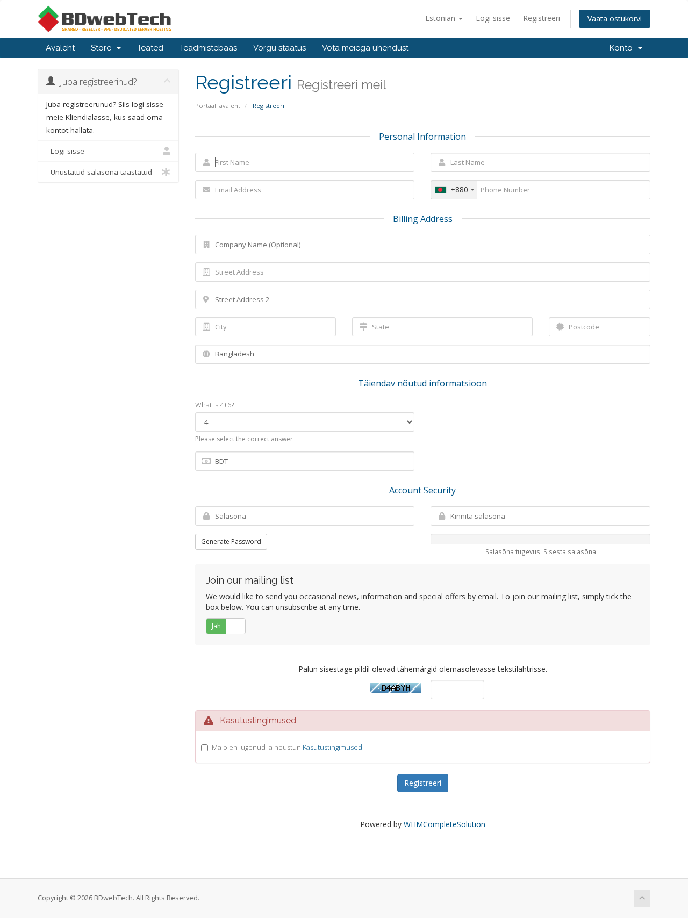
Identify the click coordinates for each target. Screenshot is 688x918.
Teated (150, 48)
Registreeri (541, 18)
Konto (623, 48)
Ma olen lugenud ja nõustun (287, 747)
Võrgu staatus (279, 48)
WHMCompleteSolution (444, 824)
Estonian (441, 18)
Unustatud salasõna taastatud (99, 172)
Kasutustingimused (332, 747)
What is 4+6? (214, 405)
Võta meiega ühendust (365, 48)
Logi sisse (493, 18)
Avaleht (60, 48)
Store (103, 48)
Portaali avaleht (217, 106)
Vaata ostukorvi (614, 18)
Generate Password (231, 541)
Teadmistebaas (208, 48)
